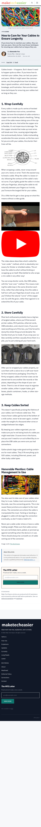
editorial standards (7, 598)
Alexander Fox (15, 51)
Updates (4, 648)
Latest (3, 659)
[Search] (31, 3)
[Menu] (37, 3)
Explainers (5, 644)
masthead (19, 598)
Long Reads (5, 655)
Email (16, 62)
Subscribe (20, 582)
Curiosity (4, 651)
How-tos (4, 641)
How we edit (26, 56)
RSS (12, 708)
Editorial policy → (29, 560)
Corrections (5, 678)
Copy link (9, 62)
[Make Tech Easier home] (14, 2)
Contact (4, 681)
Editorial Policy (6, 674)
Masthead (4, 670)
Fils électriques (15, 544)
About (3, 667)
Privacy (37, 717)
